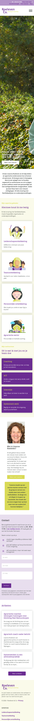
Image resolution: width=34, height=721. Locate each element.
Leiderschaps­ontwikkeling (15, 241)
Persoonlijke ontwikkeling (15, 303)
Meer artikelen (17, 674)
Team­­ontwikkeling (8, 716)
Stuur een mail (27, 2)
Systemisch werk (11, 403)
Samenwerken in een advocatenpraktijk (13, 655)
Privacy (20, 701)
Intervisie (8, 389)
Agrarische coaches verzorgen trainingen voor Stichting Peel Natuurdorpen (16, 616)
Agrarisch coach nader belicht (17, 634)
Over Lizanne (24, 4)
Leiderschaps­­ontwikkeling (11, 712)
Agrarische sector (11, 335)
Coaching (8, 361)
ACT (5, 375)
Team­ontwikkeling (12, 272)
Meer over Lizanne (10, 162)
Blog (31, 4)
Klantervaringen (14, 4)
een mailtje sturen (13, 529)
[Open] (30, 11)
